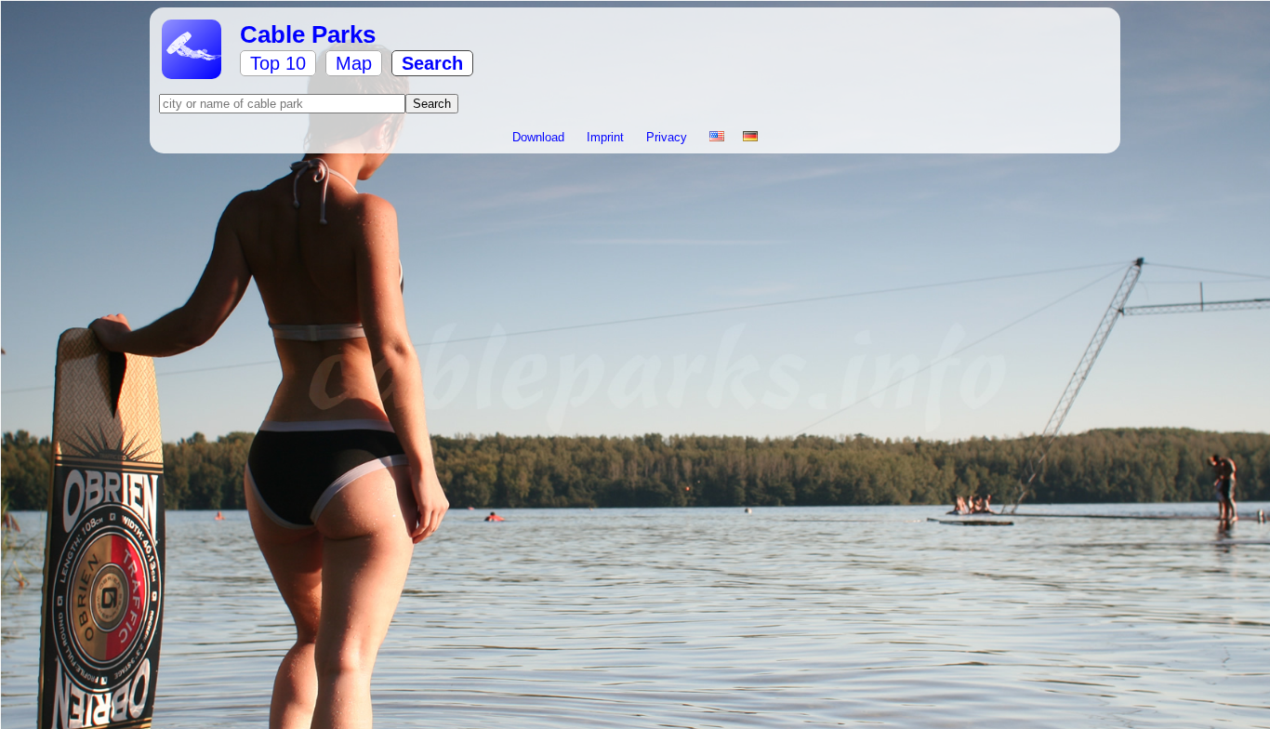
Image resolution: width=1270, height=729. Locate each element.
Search (432, 63)
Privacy (668, 137)
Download (540, 137)
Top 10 (278, 63)
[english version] (716, 137)
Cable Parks (308, 34)
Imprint (607, 137)
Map (354, 63)
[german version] (750, 137)
